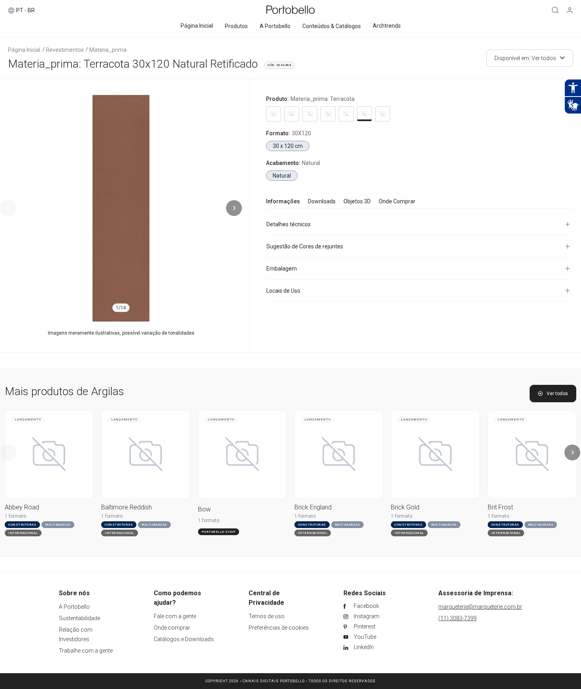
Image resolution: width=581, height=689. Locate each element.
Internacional (23, 533)
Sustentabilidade (79, 618)
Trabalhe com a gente (86, 650)
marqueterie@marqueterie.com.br (480, 607)
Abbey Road (22, 507)
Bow (204, 509)
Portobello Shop (219, 532)
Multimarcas (58, 524)
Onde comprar (172, 628)
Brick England (313, 507)
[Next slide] (234, 208)
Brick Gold (405, 507)
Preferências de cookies (279, 628)
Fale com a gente (175, 616)
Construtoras (22, 524)
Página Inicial (24, 50)
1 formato (15, 516)
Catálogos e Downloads (184, 639)
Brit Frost (500, 507)
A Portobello (74, 607)
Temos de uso (267, 616)
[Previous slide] (8, 208)
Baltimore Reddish (126, 507)
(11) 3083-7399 (457, 618)
